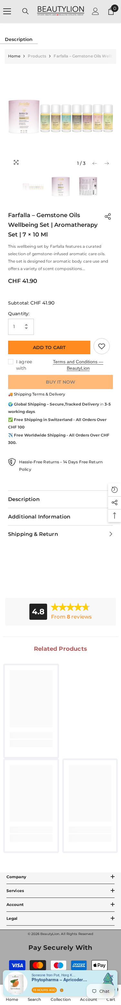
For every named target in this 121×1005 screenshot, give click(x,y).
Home (14, 56)
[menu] (7, 11)
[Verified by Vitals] (61, 986)
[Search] (25, 11)
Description (19, 39)
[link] (31, 735)
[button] (94, 163)
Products (37, 56)
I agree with (24, 365)
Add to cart (49, 347)
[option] (60, 117)
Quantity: (18, 314)
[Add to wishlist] (102, 346)
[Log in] (95, 11)
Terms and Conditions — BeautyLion (78, 365)
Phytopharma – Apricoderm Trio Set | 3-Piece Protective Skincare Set (61, 976)
